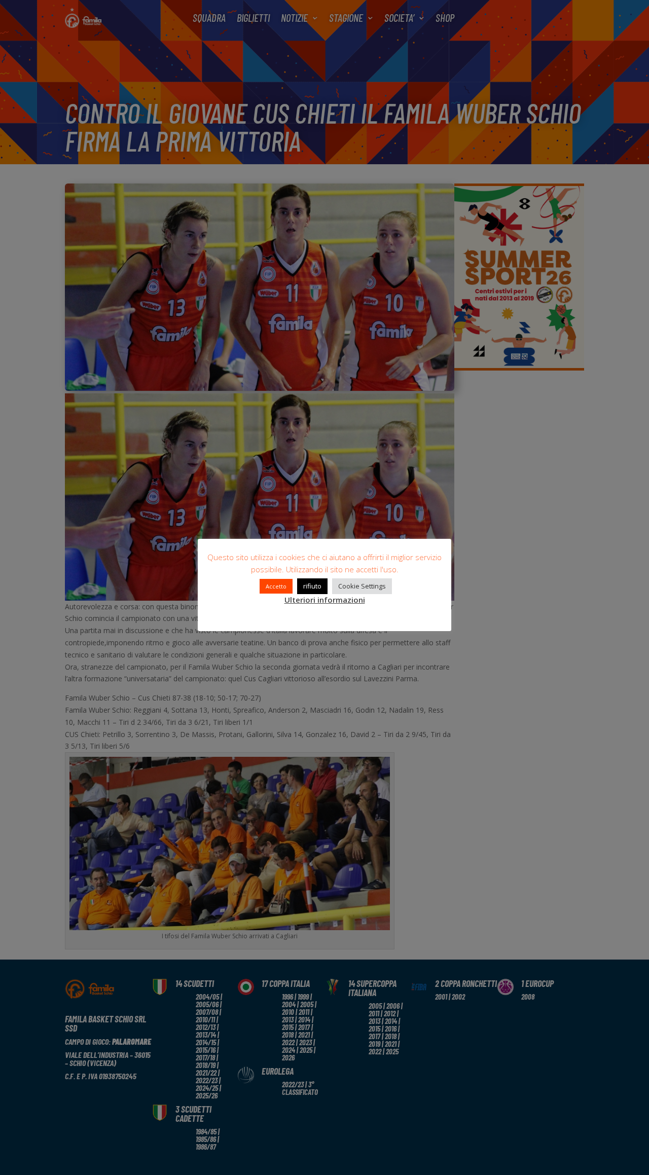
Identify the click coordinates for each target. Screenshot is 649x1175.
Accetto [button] (276, 586)
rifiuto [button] (312, 586)
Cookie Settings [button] (362, 586)
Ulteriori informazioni (324, 600)
